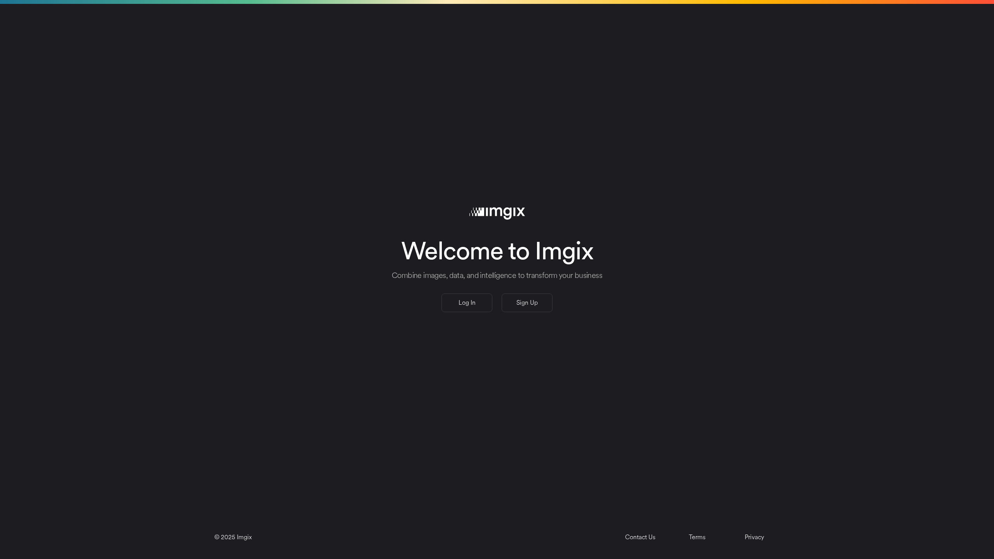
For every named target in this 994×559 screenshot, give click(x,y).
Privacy (754, 537)
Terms (697, 537)
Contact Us (640, 537)
